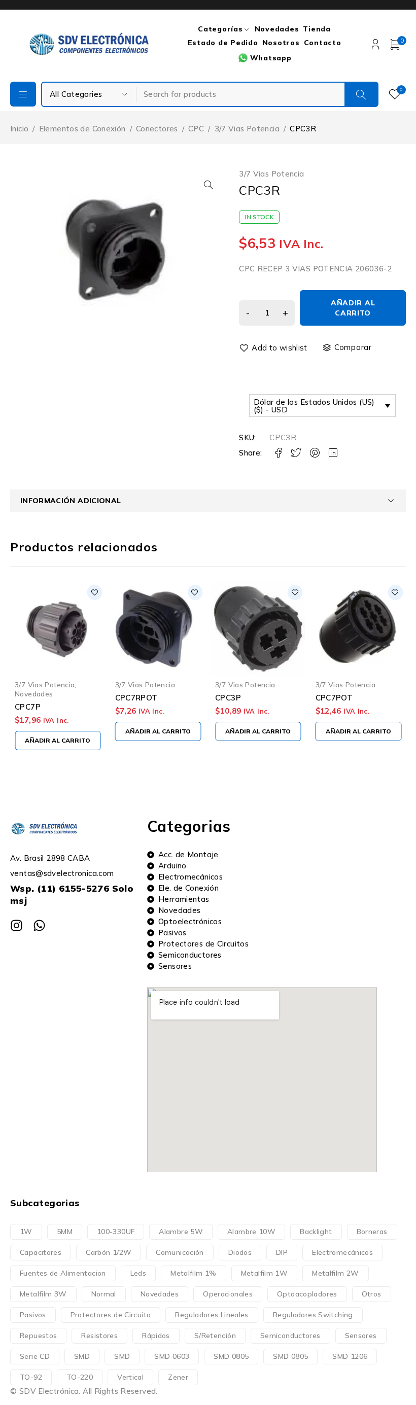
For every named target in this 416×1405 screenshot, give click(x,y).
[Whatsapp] (39, 925)
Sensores (361, 1335)
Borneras (372, 1231)
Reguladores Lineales (212, 1314)
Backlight (316, 1231)
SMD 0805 (231, 1356)
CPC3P (128, 697)
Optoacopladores (307, 1293)
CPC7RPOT (36, 697)
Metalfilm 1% (193, 1273)
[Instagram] (16, 925)
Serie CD (35, 1356)
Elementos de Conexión (82, 128)
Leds (138, 1273)
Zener (178, 1377)
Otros (372, 1293)
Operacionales (228, 1293)
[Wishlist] (274, 348)
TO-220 (79, 1377)
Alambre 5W (181, 1231)
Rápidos (156, 1335)
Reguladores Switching (313, 1314)
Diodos (240, 1252)
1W (26, 1231)
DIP (282, 1252)
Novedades (335, 693)
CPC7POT (234, 697)
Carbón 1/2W (108, 1252)
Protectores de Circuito (111, 1314)
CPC (196, 128)
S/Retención (215, 1335)
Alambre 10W (251, 1231)
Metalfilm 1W (264, 1273)
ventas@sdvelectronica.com (62, 873)
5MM (65, 1231)
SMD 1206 (349, 1356)
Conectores (157, 128)
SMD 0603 (171, 1356)
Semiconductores (290, 1335)
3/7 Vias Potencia (247, 128)
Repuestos (38, 1335)
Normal (103, 1293)
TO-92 (31, 1377)
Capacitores (40, 1252)
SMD (82, 1356)
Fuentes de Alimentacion (63, 1273)
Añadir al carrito (353, 308)
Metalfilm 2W (335, 1273)
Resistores (99, 1335)
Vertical (130, 1377)
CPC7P (328, 707)
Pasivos (33, 1314)
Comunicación (180, 1252)
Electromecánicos (342, 1252)
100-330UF (115, 1231)
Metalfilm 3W (43, 1293)
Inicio (19, 128)
